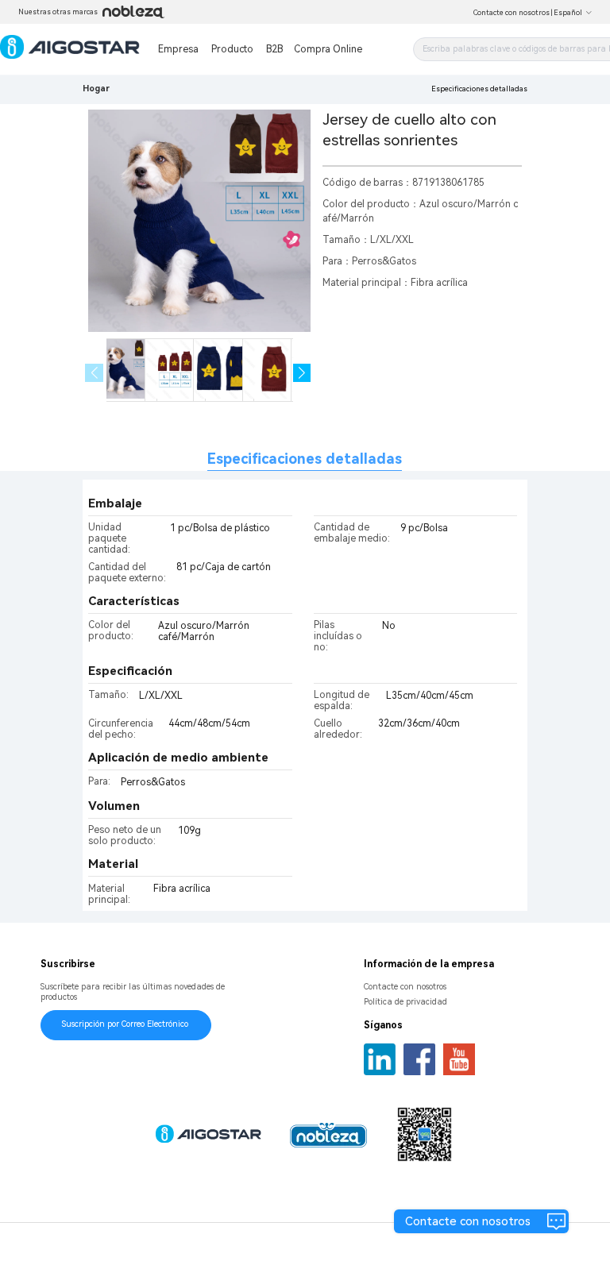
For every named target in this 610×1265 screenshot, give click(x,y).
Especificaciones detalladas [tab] (304, 458)
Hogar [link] (96, 88)
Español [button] (568, 13)
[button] (302, 373)
